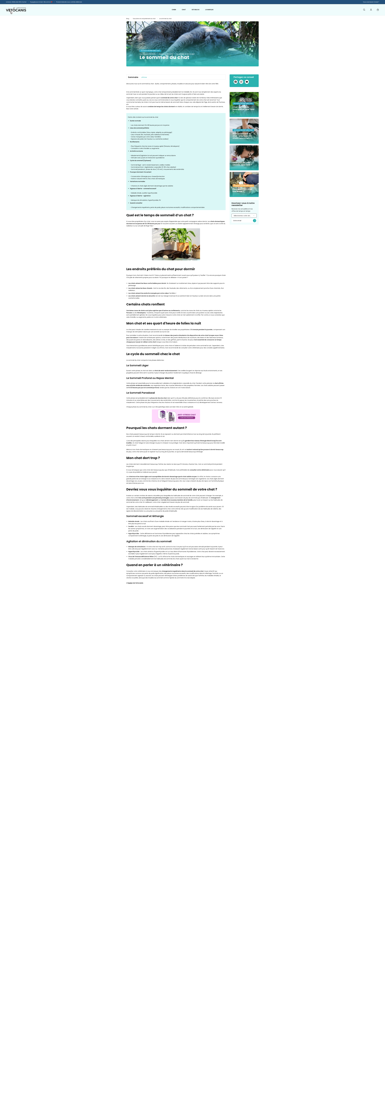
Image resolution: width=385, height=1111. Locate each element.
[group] (192, 2)
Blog (127, 18)
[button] (364, 10)
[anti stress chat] (176, 416)
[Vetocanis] (16, 10)
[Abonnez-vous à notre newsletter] (254, 220)
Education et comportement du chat (144, 18)
